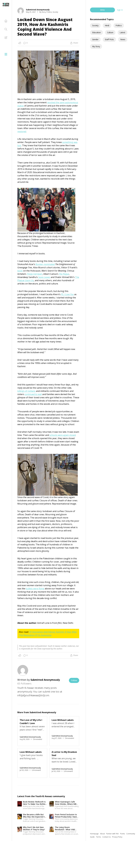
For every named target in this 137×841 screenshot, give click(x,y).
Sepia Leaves (44, 277)
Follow (74, 680)
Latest (122, 32)
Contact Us (106, 837)
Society (95, 25)
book (20, 270)
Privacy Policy (117, 837)
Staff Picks (109, 39)
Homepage (94, 834)
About (102, 834)
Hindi (107, 25)
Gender (95, 39)
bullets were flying (35, 588)
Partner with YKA (112, 834)
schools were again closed (63, 435)
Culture (110, 32)
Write (102, 10)
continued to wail (33, 394)
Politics (119, 25)
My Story (96, 46)
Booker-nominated (45, 264)
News (122, 39)
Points (122, 834)
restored (21, 131)
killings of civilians (26, 391)
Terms (98, 837)
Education (96, 32)
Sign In (120, 10)
